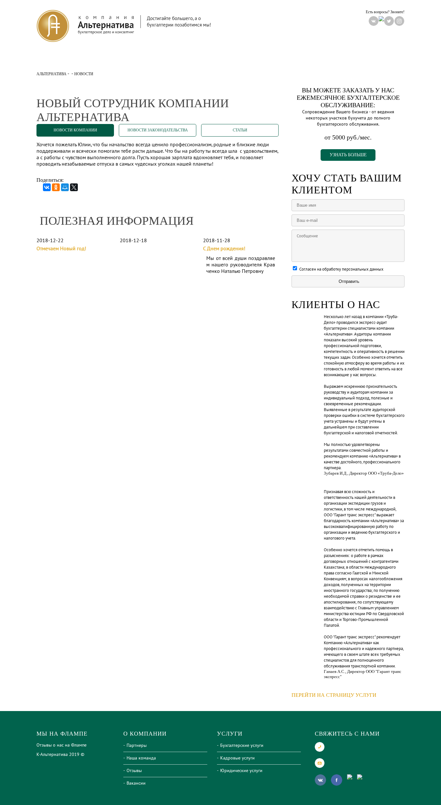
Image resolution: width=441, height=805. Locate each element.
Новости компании (75, 130)
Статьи (240, 130)
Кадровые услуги (237, 758)
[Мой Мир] (65, 187)
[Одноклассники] (56, 187)
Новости (218, 59)
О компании (88, 59)
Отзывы (134, 770)
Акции (282, 59)
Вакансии (136, 783)
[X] (74, 187)
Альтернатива (51, 74)
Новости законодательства (158, 130)
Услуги (153, 59)
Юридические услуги (241, 770)
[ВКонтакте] (47, 187)
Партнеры (137, 745)
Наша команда (141, 758)
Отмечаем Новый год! (61, 249)
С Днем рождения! (224, 249)
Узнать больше (348, 154)
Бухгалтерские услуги (241, 745)
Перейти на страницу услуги (334, 695)
